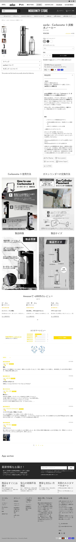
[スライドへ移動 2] (38, 319)
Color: (49, 38)
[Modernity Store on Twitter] (71, 2)
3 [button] (38, 445)
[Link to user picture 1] (6, 437)
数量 (44, 52)
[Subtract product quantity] (44, 55)
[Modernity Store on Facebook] (69, 2)
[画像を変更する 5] (4, 30)
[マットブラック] (48, 41)
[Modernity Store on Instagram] (73, 2)
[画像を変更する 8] (4, 46)
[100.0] (34, 349)
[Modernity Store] (38, 11)
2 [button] (36, 445)
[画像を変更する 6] (4, 35)
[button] (30, 334)
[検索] (18, 10)
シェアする (48, 166)
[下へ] (4, 56)
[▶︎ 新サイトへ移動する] (51, 86)
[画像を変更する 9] (4, 51)
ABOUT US (4, 514)
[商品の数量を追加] (50, 55)
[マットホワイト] (51, 41)
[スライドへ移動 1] (37, 319)
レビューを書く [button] (62, 337)
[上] (4, 25)
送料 (51, 60)
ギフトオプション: (49, 45)
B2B (3, 511)
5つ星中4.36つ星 (17, 336)
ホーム (3, 20)
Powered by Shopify (23, 538)
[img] (6, 361)
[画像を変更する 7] (4, 41)
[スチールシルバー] (24, 40)
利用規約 (16, 501)
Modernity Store (13, 538)
